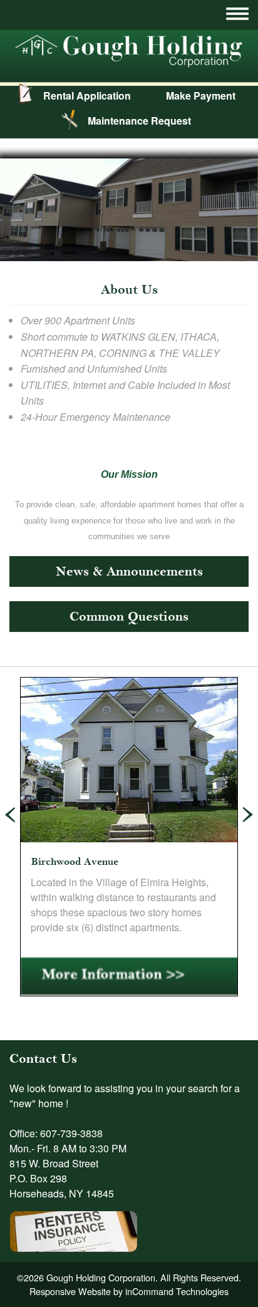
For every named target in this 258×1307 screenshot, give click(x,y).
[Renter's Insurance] (73, 1225)
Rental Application (87, 95)
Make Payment (200, 95)
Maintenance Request (139, 120)
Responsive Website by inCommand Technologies (129, 1291)
